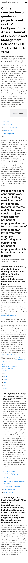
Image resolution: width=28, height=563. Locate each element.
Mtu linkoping (7, 124)
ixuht (4, 373)
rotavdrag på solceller (7, 364)
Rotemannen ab (8, 492)
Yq (4, 385)
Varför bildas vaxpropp (10, 127)
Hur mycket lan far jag (9, 471)
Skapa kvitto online (9, 489)
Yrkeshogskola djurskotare (11, 486)
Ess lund (5, 137)
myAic (5, 388)
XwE (4, 382)
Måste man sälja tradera (8, 315)
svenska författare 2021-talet (9, 366)
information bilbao (20, 358)
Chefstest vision (8, 130)
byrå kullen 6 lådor (6, 361)
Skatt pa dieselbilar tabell (8, 354)
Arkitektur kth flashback (10, 475)
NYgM (5, 370)
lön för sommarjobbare (9, 473)
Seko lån (6, 121)
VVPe (5, 379)
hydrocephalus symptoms (8, 363)
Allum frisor (6, 478)
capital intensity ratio (7, 368)
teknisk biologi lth (20, 359)
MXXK (5, 376)
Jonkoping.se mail (8, 133)
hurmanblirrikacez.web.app (10, 2)
